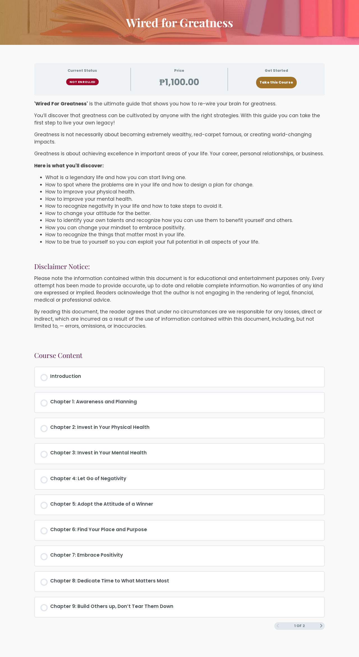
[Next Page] (321, 626)
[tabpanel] (179, 221)
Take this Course (276, 82)
